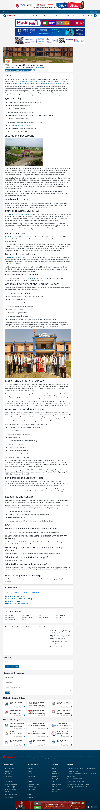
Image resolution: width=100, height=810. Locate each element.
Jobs (80, 15)
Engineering (9, 779)
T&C (53, 781)
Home (19, 15)
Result (90, 15)
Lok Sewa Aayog (33, 784)
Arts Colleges (9, 797)
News (74, 15)
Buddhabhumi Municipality (29, 81)
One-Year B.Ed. (30, 125)
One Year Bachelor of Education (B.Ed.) (18, 598)
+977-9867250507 (40, 67)
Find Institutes (56, 789)
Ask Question (10, 70)
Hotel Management (11, 784)
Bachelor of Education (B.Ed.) (17, 257)
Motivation (31, 789)
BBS (19, 125)
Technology (32, 787)
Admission (47, 15)
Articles (69, 15)
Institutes (39, 15)
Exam (84, 15)
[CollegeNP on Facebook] (91, 12)
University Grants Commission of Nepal (56, 83)
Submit (8, 692)
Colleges (25, 15)
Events (63, 15)
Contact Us (55, 774)
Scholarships (55, 15)
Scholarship (32, 779)
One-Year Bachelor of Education (33, 278)
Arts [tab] (26, 592)
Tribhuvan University (21, 83)
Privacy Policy (56, 779)
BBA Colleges (9, 781)
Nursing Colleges (10, 789)
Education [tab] (17, 592)
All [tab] (8, 592)
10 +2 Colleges (9, 768)
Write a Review (25, 70)
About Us (55, 771)
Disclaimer (55, 776)
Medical (7, 774)
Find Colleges (56, 784)
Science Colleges (10, 787)
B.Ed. (22, 125)
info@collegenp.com (10, 12)
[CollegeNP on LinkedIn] (96, 12)
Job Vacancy (32, 768)
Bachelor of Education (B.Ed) (15, 596)
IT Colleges (8, 771)
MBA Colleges (9, 792)
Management (9, 776)
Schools (32, 15)
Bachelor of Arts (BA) (14, 237)
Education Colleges (11, 794)
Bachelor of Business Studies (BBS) (19, 214)
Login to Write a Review (12, 666)
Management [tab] (37, 592)
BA (16, 125)
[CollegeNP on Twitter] (93, 12)
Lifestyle (55, 792)
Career (30, 792)
